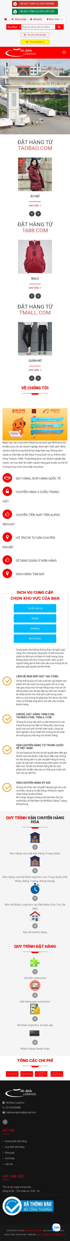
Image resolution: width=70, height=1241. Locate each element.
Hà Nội (35, 618)
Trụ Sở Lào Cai (35, 608)
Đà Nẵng (35, 628)
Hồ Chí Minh (35, 638)
